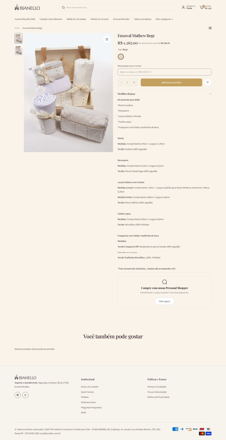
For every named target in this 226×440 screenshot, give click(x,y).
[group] (68, 92)
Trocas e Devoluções (157, 391)
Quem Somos (87, 391)
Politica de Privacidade (158, 397)
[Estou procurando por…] (63, 7)
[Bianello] (27, 7)
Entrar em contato (89, 386)
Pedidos (85, 397)
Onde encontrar (88, 402)
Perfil (83, 412)
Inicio (17, 28)
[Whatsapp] (25, 395)
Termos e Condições (156, 386)
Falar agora (164, 301)
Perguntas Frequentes (91, 407)
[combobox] (117, 7)
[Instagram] (18, 395)
